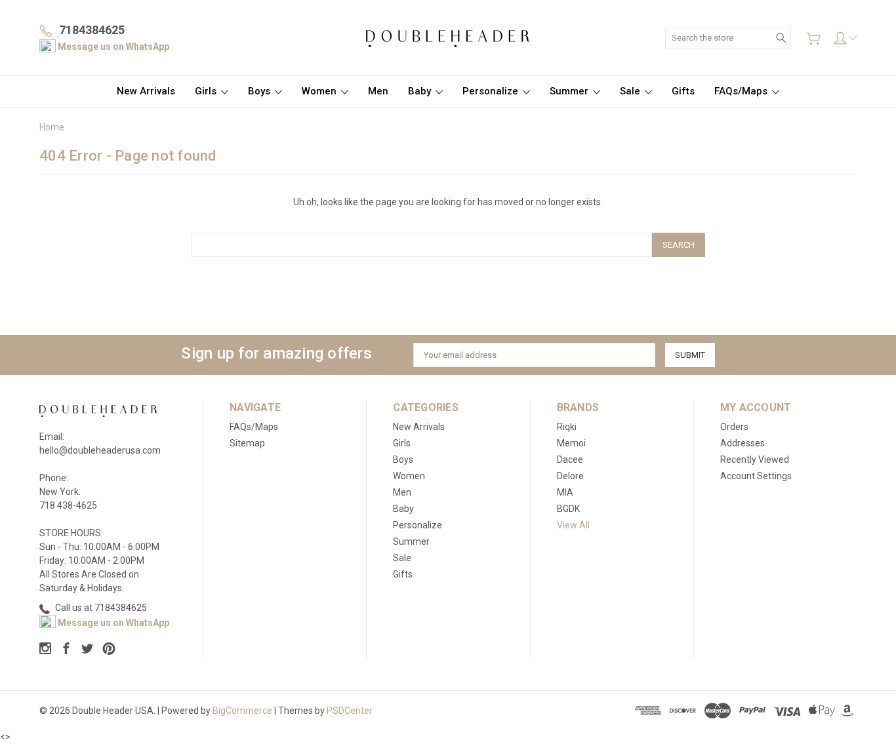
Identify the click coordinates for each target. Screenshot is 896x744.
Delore (570, 476)
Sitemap (247, 443)
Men (378, 91)
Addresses (742, 443)
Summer (570, 91)
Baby (421, 91)
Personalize (491, 91)
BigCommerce (242, 710)
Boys (260, 91)
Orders (734, 426)
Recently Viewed (754, 459)
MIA (565, 492)
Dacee (570, 459)
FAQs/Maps (742, 91)
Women (320, 91)
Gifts (683, 91)
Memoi (571, 443)
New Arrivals (146, 91)
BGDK (568, 508)
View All (573, 525)
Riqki (567, 426)
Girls (207, 91)
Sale (631, 91)
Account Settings (756, 476)
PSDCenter (350, 710)
